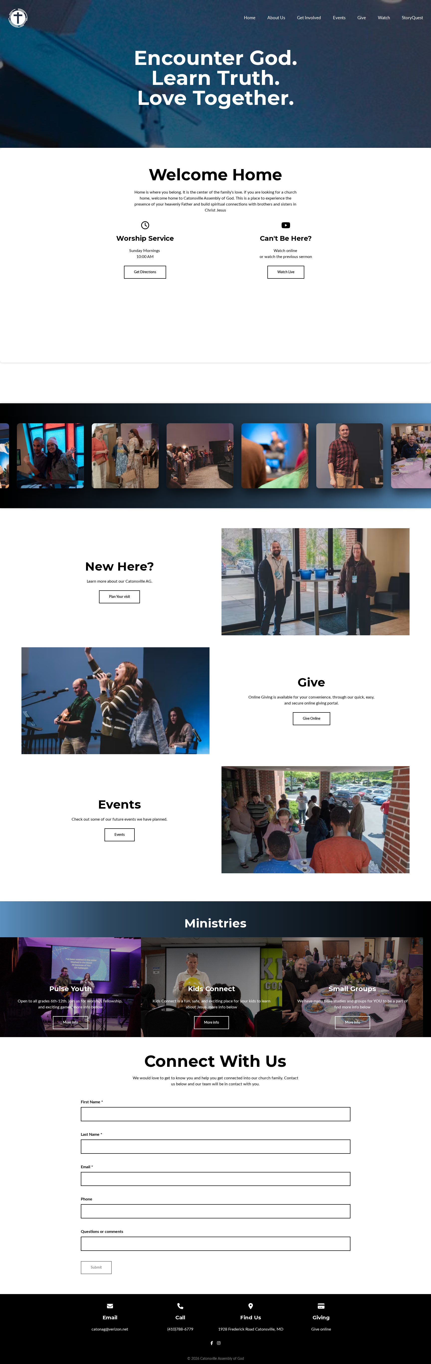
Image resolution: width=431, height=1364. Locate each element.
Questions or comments (102, 1232)
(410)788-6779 (180, 1330)
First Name (92, 1103)
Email (87, 1167)
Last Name (91, 1135)
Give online (321, 1330)
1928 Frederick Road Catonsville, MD (250, 1330)
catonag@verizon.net (110, 1330)
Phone (86, 1200)
